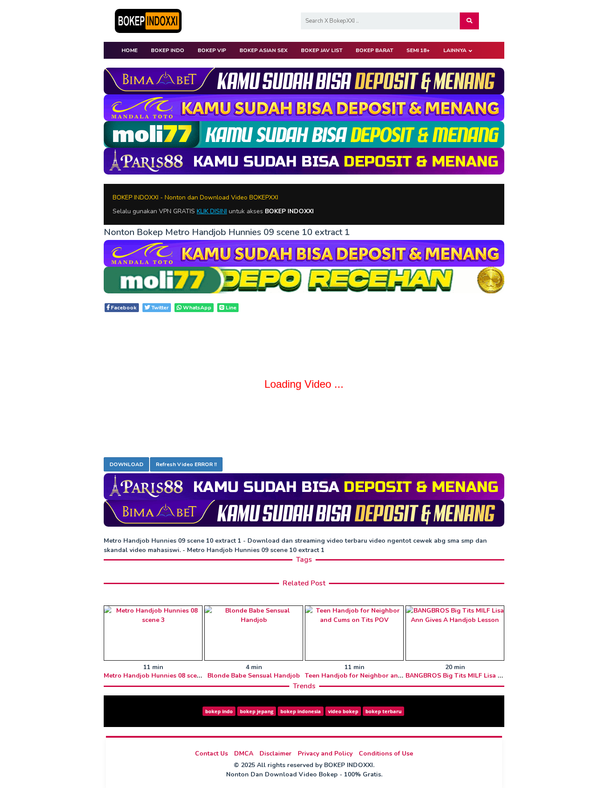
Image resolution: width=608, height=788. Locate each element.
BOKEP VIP (212, 50)
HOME (130, 50)
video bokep (343, 711)
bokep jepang (256, 711)
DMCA (243, 753)
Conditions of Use (386, 753)
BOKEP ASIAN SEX (263, 50)
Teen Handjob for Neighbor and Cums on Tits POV (382, 675)
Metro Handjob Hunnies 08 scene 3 (157, 675)
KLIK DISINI (212, 211)
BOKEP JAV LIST (321, 50)
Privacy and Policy (325, 753)
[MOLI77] (304, 134)
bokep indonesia (300, 711)
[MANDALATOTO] (304, 107)
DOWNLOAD (126, 464)
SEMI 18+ (418, 50)
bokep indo (219, 711)
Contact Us (211, 753)
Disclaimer (275, 753)
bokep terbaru (383, 711)
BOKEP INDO (167, 50)
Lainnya (454, 50)
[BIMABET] (304, 80)
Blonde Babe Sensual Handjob (253, 675)
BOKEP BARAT (374, 50)
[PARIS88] (304, 160)
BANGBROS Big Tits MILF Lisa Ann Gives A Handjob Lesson (495, 675)
